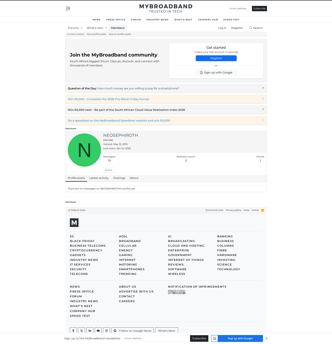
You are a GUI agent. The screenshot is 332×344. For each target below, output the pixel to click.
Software (177, 269)
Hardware (227, 255)
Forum (136, 19)
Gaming (126, 255)
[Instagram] (106, 330)
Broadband (130, 241)
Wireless (176, 274)
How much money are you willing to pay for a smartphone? (138, 88)
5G (72, 236)
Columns (225, 245)
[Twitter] (81, 330)
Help (246, 210)
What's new (95, 28)
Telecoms (79, 274)
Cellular (128, 245)
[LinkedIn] (89, 330)
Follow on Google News (135, 330)
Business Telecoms (88, 245)
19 (109, 160)
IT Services (80, 264)
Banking (225, 236)
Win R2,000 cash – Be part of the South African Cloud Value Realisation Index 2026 (126, 109)
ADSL (123, 236)
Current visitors (75, 34)
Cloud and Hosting (186, 245)
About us (127, 286)
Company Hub (208, 19)
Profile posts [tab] (76, 178)
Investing (226, 260)
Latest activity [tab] (99, 178)
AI (170, 236)
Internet (127, 260)
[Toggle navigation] (68, 8)
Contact (127, 296)
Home (255, 210)
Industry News (157, 19)
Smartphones (132, 269)
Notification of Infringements (197, 286)
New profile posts (96, 34)
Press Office (115, 19)
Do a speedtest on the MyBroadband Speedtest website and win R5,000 (119, 120)
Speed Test (231, 19)
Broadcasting (181, 241)
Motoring (128, 264)
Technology (228, 269)
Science (224, 264)
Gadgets (78, 255)
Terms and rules (214, 210)
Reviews (176, 264)
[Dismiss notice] (262, 88)
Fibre (222, 250)
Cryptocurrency (86, 250)
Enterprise (178, 250)
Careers (127, 301)
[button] (81, 28)
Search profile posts (120, 34)
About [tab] (134, 178)
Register (216, 58)
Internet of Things (186, 260)
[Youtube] (98, 330)
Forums (73, 28)
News (97, 19)
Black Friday (82, 241)
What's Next (183, 19)
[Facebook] (73, 330)
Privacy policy (233, 210)
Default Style (77, 210)
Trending (128, 274)
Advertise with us (136, 291)
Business (225, 241)
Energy (126, 250)
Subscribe (259, 8)
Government (180, 255)
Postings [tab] (119, 178)
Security (78, 269)
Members (117, 28)
